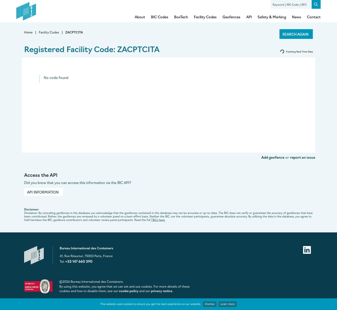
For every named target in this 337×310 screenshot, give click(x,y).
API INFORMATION (43, 191)
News (296, 16)
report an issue (302, 157)
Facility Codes (205, 16)
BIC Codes (159, 16)
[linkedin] (307, 249)
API (249, 16)
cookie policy (128, 291)
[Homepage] (26, 10)
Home (28, 32)
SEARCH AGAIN (295, 34)
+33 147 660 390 (78, 261)
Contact (314, 16)
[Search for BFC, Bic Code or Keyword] (316, 4)
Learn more (227, 304)
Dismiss (210, 304)
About (140, 16)
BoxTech (181, 16)
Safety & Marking (272, 16)
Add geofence (272, 157)
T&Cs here (158, 220)
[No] (332, 304)
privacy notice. (162, 291)
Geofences (231, 16)
